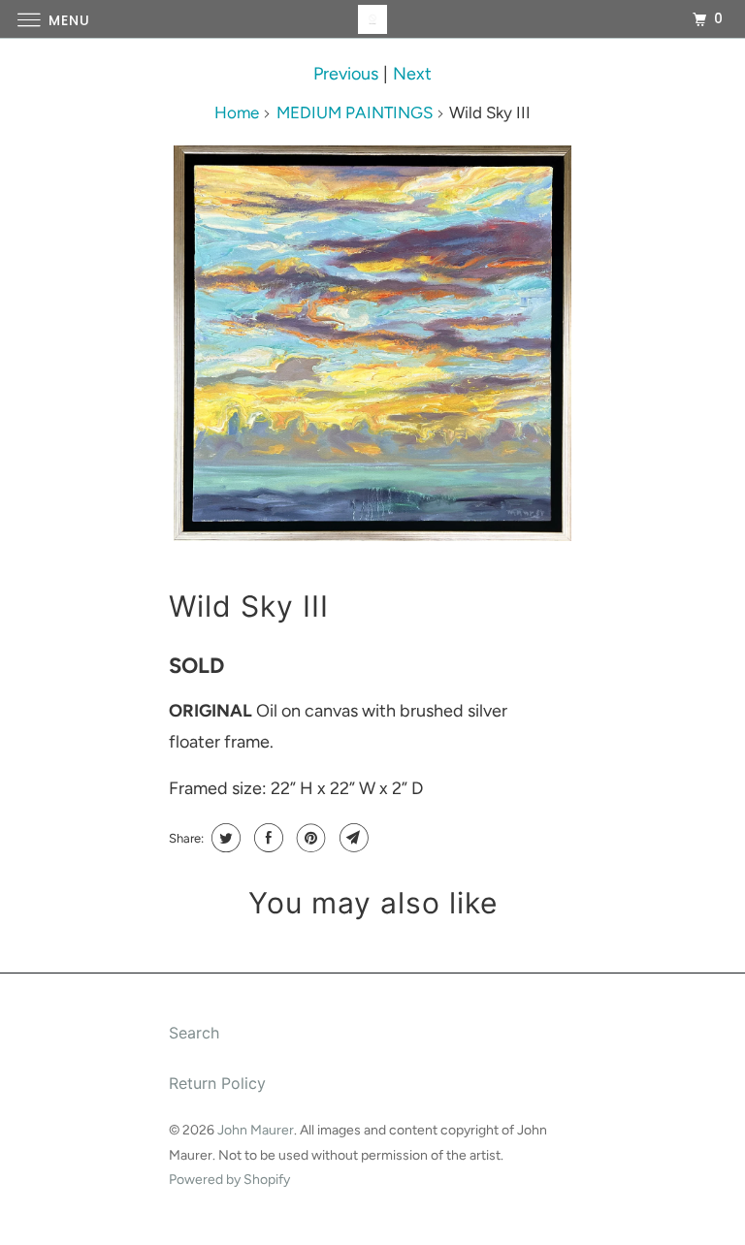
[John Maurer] (372, 19)
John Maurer (255, 1130)
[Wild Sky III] (372, 343)
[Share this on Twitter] (224, 837)
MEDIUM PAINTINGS (354, 112)
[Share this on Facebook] (266, 837)
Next (412, 73)
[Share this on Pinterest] (309, 837)
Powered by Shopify (229, 1179)
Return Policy (217, 1083)
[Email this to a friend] (352, 837)
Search (194, 1032)
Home (236, 112)
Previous (345, 73)
